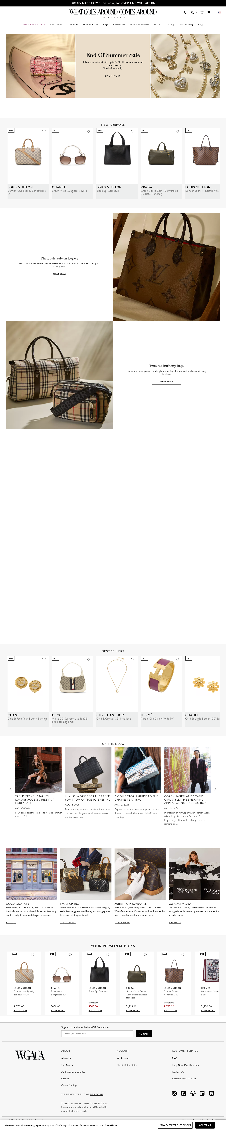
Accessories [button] (119, 24)
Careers (65, 1078)
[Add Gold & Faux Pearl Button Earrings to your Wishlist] (44, 659)
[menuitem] (57, 24)
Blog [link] (200, 24)
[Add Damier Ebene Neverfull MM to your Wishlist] (182, 955)
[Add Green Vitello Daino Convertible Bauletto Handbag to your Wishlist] (177, 131)
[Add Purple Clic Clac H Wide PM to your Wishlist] (177, 659)
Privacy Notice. (111, 1125)
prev (10, 789)
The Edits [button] (73, 24)
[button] (219, 13)
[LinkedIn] (202, 1093)
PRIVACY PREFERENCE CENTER (175, 1125)
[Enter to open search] (184, 13)
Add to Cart (20, 1010)
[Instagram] (174, 1093)
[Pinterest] (193, 1093)
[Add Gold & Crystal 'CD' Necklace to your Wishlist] (132, 659)
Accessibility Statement (184, 1078)
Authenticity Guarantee (73, 1072)
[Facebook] (183, 1093)
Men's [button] (157, 24)
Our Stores (67, 1065)
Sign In (194, 12)
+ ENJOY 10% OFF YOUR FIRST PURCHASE (113, 3)
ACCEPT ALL (205, 1125)
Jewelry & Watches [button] (139, 24)
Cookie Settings (69, 1085)
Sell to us (96, 1094)
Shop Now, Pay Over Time (185, 1065)
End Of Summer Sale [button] (34, 24)
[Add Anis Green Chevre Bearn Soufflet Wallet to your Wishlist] (195, 552)
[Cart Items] (209, 12)
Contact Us (178, 1072)
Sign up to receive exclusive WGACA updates (85, 1027)
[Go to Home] (30, 1055)
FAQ (174, 1058)
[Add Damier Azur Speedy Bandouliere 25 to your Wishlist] (44, 131)
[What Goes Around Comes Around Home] (113, 12)
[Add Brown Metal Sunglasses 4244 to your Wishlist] (88, 131)
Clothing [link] (169, 24)
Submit (143, 1033)
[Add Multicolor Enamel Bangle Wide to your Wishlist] (151, 552)
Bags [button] (105, 24)
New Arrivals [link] (56, 24)
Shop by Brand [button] (90, 24)
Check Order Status (127, 1065)
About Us (66, 1058)
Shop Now (59, 274)
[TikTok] (211, 1093)
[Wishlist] (202, 12)
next (215, 789)
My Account (123, 1058)
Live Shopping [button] (186, 24)
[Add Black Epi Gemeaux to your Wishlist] (132, 131)
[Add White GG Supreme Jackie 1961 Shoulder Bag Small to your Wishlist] (88, 659)
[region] (113, 1125)
